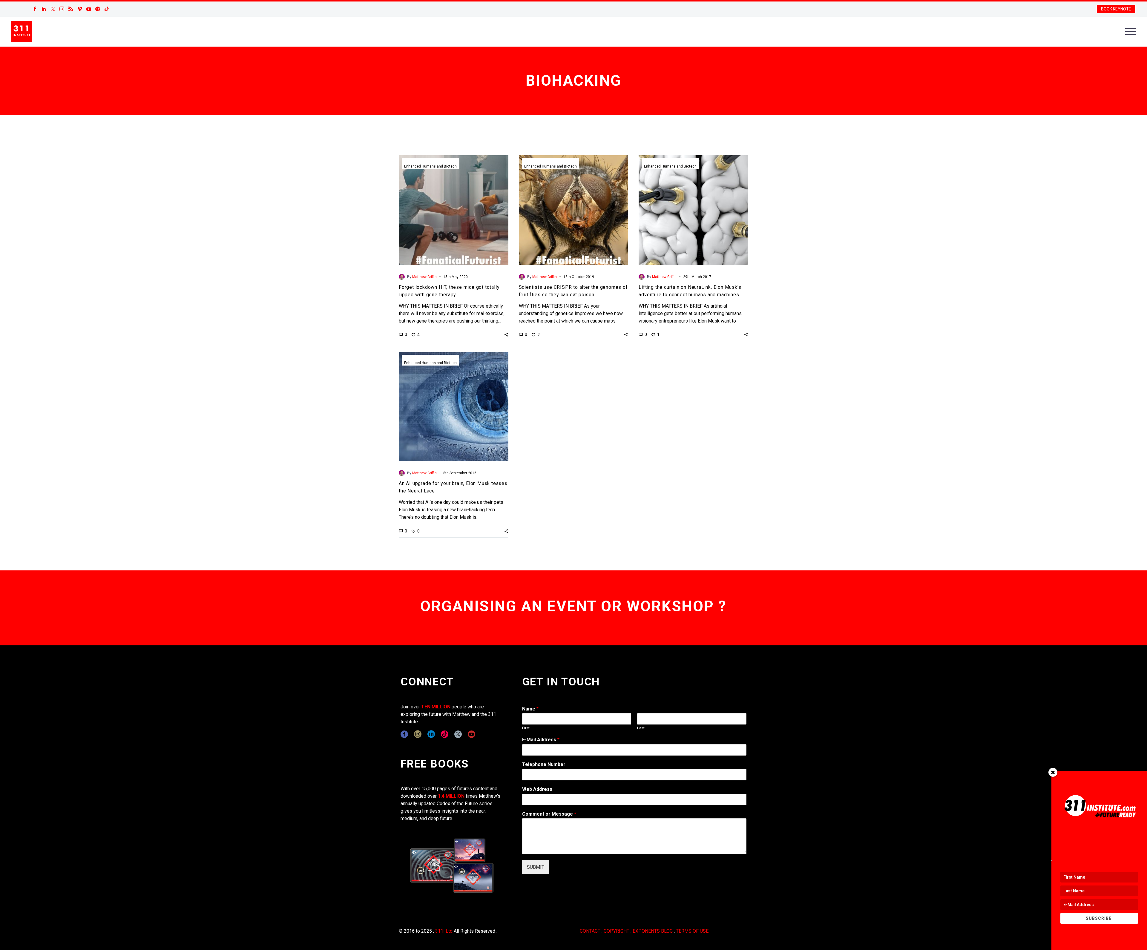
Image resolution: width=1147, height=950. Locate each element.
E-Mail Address (540, 739)
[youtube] (471, 734)
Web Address (537, 789)
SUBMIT (535, 867)
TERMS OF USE (692, 931)
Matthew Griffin (424, 277)
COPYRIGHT (616, 931)
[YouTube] (88, 9)
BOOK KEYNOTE (1116, 9)
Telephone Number (543, 764)
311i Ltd (444, 931)
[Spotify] (97, 9)
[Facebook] (34, 9)
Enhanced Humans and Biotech (430, 166)
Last (641, 728)
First (526, 728)
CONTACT (590, 931)
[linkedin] (431, 734)
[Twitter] (52, 9)
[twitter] (458, 734)
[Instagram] (61, 9)
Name (530, 709)
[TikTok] (106, 9)
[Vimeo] (79, 9)
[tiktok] (444, 734)
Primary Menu (1130, 31)
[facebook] (404, 734)
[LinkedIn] (43, 9)
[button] (506, 334)
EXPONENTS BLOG (653, 931)
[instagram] (417, 734)
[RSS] (70, 9)
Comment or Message (549, 814)
